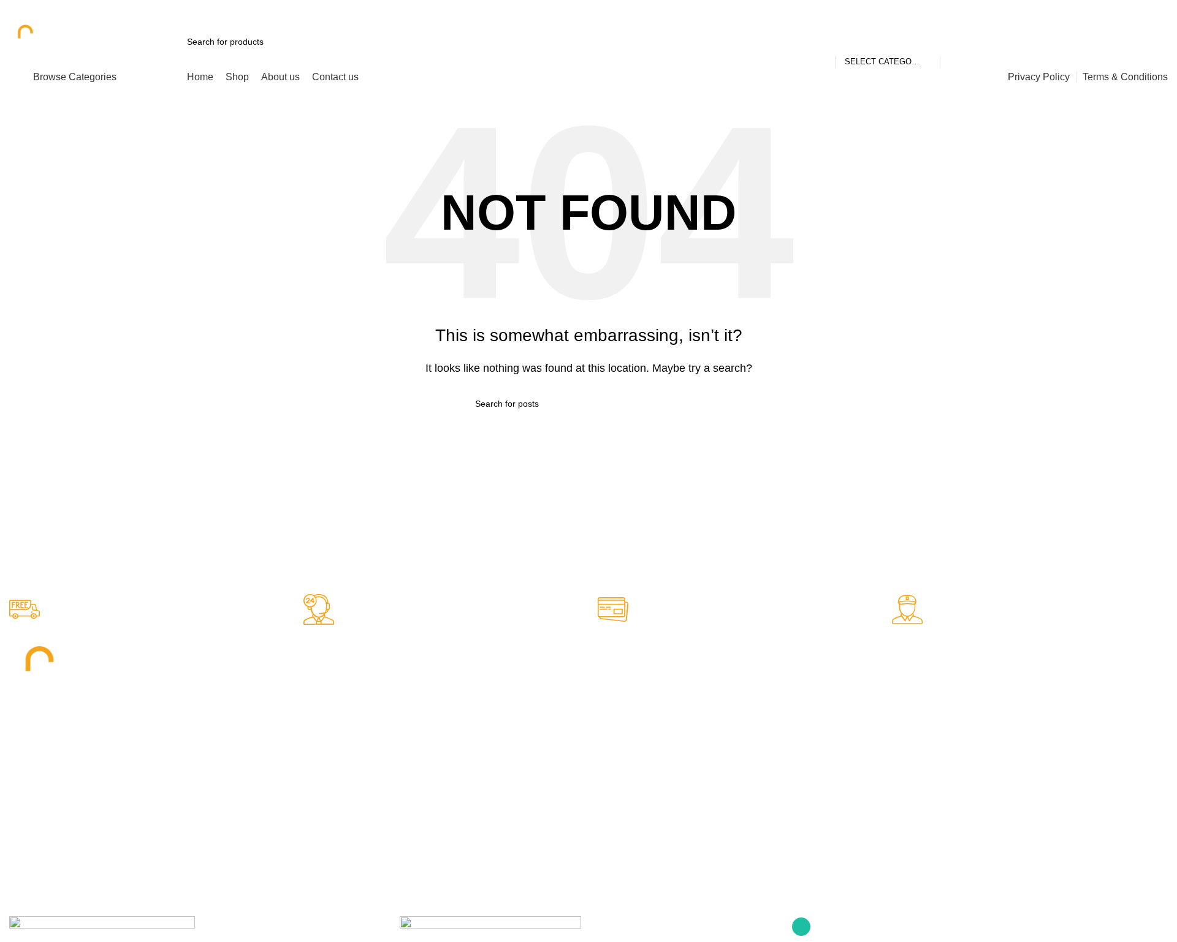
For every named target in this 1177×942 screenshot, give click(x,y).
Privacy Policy (621, 734)
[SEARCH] (954, 42)
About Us (612, 692)
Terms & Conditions (632, 755)
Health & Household (340, 755)
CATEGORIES (330, 650)
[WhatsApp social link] (1160, 9)
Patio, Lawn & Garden (344, 734)
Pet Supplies (326, 692)
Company (616, 650)
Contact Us (616, 713)
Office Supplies (331, 671)
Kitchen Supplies (334, 713)
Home (606, 671)
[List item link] (149, 801)
